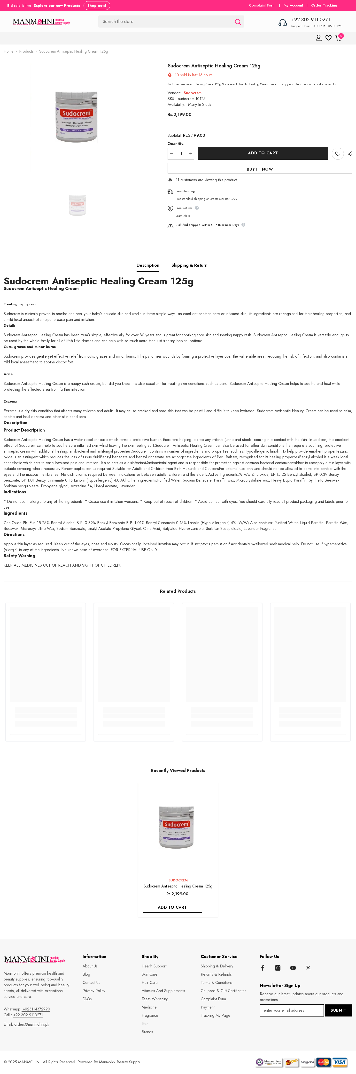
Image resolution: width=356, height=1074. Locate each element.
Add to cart (263, 153)
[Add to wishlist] (338, 154)
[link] (46, 716)
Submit (339, 1010)
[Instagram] (278, 968)
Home (9, 51)
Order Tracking (324, 5)
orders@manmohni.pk (31, 1024)
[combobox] (165, 21)
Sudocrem (192, 93)
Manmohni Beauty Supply (119, 1062)
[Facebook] (262, 968)
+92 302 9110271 (28, 1015)
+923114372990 (36, 1009)
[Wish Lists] (328, 38)
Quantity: (176, 143)
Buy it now (260, 169)
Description (148, 265)
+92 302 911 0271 (310, 19)
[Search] (171, 21)
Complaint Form (262, 5)
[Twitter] (308, 968)
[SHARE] (348, 154)
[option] (78, 117)
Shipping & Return (189, 265)
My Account (294, 5)
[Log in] (319, 38)
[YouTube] (293, 968)
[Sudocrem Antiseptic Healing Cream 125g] (178, 827)
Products (26, 51)
